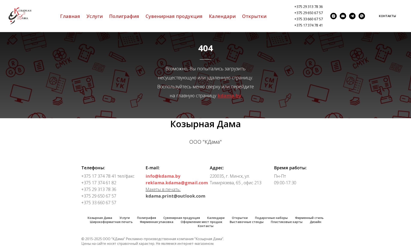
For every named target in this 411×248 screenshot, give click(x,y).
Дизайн (315, 222)
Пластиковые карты (286, 222)
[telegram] (352, 16)
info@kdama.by (163, 176)
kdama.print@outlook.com (175, 196)
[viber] (362, 16)
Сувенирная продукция (174, 16)
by (238, 95)
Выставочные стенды (247, 222)
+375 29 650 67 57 (308, 12)
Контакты (205, 226)
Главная (70, 16)
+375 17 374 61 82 (98, 183)
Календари (222, 16)
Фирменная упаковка (156, 222)
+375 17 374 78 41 (308, 25)
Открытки (254, 16)
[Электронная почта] (343, 16)
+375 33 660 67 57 (308, 19)
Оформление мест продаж (201, 222)
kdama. (226, 95)
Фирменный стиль (309, 218)
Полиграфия (124, 16)
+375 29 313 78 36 (308, 6)
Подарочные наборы (271, 218)
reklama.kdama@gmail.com (177, 183)
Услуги (94, 16)
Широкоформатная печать (111, 222)
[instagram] (333, 16)
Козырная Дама (100, 218)
